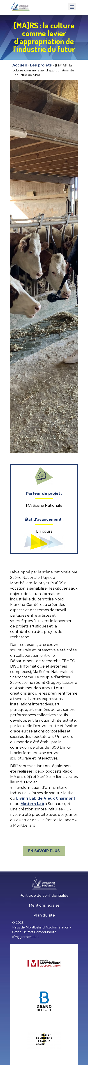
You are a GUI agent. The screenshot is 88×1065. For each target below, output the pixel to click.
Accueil (19, 65)
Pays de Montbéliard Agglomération (40, 927)
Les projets (41, 65)
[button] (72, 6)
